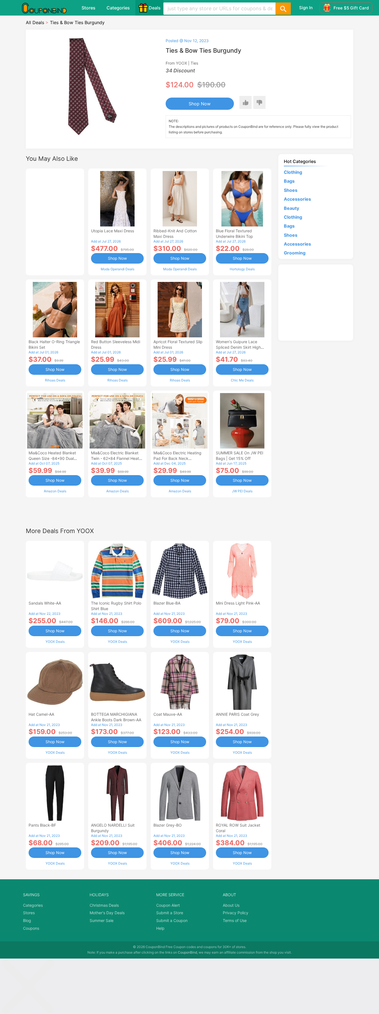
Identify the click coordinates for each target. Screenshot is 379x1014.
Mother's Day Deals (107, 912)
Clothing (293, 172)
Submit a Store (169, 912)
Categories (118, 8)
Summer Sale (101, 920)
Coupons (31, 928)
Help (160, 928)
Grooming (294, 253)
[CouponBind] (48, 8)
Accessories (297, 199)
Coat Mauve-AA (167, 714)
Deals (155, 8)
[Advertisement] (55, 221)
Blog (27, 920)
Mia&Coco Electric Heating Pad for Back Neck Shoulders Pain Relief (177, 458)
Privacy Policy (235, 912)
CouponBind (187, 952)
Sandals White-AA (45, 603)
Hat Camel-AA (41, 714)
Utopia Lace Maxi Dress (112, 230)
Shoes (290, 190)
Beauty (291, 208)
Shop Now (200, 103)
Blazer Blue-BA (166, 603)
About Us (231, 905)
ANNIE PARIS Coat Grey (237, 714)
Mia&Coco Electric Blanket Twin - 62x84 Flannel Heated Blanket (117, 458)
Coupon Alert (168, 905)
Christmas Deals (104, 905)
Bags (289, 181)
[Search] (283, 8)
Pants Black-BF (42, 825)
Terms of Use (235, 920)
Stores (88, 8)
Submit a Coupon (172, 920)
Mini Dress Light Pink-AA (238, 603)
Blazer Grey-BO (167, 825)
